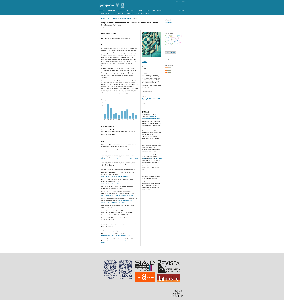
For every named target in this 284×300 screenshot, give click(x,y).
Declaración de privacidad (142, 13)
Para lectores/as (168, 22)
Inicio (102, 18)
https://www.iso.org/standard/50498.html (111, 183)
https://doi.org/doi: (106, 195)
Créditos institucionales (118, 13)
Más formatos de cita (147, 91)
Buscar (182, 10)
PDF (145, 61)
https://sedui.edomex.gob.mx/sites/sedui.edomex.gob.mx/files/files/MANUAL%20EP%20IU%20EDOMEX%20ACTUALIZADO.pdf (132, 158)
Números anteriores (123, 10)
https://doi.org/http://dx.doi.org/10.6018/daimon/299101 (115, 235)
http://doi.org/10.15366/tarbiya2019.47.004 (122, 195)
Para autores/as (168, 25)
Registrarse (178, 1)
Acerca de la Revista (157, 10)
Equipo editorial (130, 13)
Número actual (111, 10)
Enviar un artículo (170, 52)
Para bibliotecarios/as (169, 27)
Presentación (102, 10)
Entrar (183, 1)
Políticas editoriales (105, 13)
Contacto (147, 10)
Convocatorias (133, 10)
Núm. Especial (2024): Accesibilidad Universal (121, 18)
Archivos (107, 18)
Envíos (141, 10)
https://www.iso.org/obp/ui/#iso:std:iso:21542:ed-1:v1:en (115, 176)
